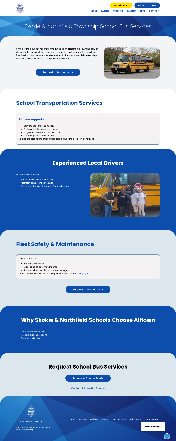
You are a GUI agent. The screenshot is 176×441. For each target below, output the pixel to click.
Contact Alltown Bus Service (88, 388)
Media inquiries (135, 419)
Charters (131, 11)
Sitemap (30, 430)
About (94, 11)
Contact (154, 11)
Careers (105, 11)
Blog (142, 11)
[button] (165, 429)
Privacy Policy (21, 430)
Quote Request (152, 419)
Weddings (118, 11)
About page (81, 273)
